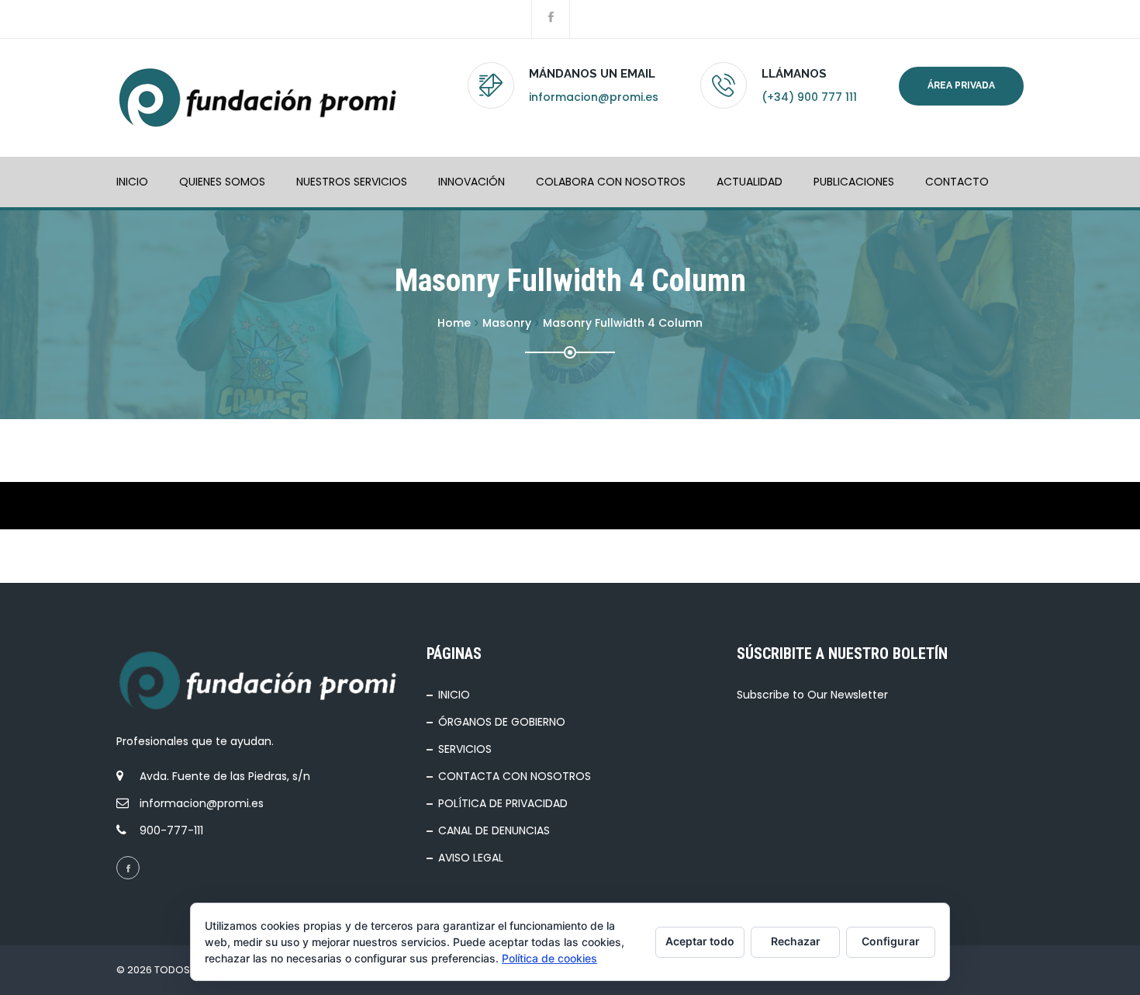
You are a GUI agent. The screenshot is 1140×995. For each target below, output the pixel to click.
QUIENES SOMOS (222, 181)
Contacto (957, 181)
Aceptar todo (699, 941)
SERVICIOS (465, 749)
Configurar (891, 941)
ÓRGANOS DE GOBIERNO (501, 722)
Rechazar (795, 941)
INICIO (132, 181)
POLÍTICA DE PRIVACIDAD (503, 803)
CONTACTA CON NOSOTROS (514, 776)
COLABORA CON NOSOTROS (611, 181)
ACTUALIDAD (749, 181)
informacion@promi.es (593, 97)
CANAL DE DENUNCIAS (494, 830)
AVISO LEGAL (470, 857)
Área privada (961, 85)
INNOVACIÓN (471, 181)
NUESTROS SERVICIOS (351, 181)
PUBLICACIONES (854, 181)
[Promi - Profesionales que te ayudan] (258, 97)
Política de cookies (549, 958)
